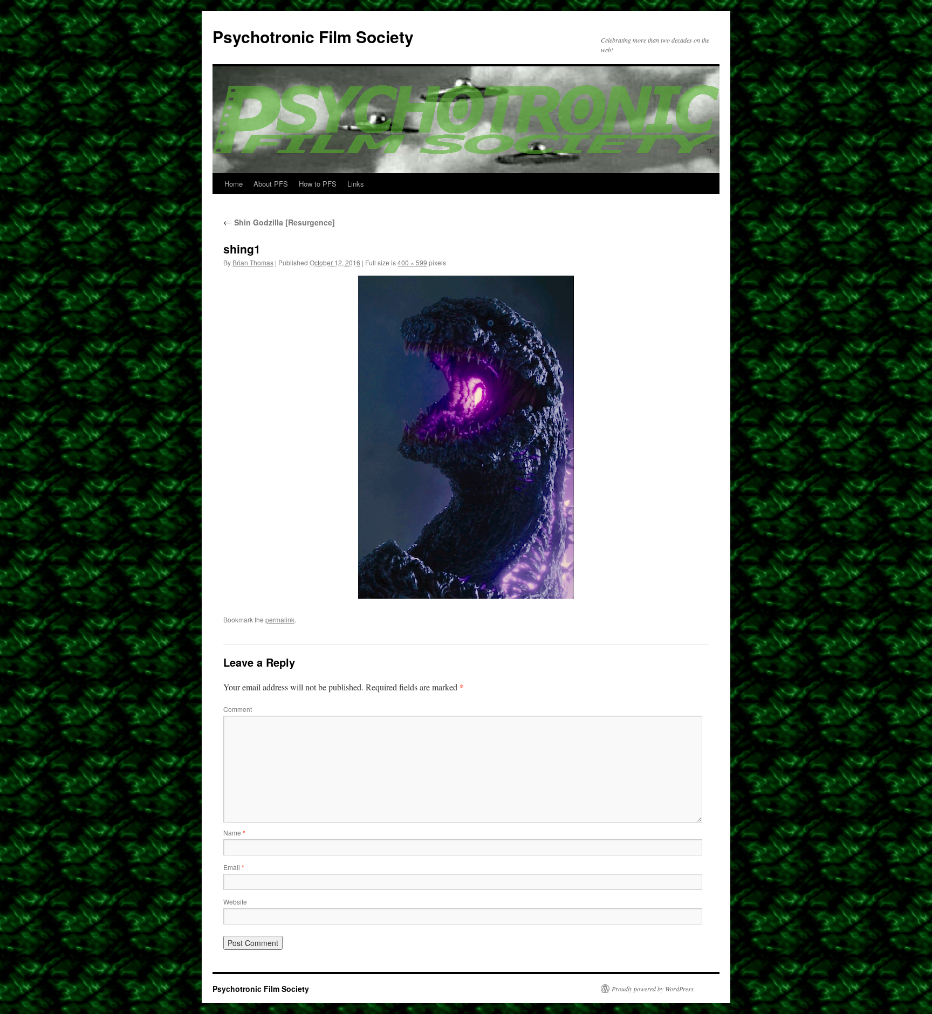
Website (235, 901)
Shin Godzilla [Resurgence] (279, 222)
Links (355, 184)
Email (233, 867)
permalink (279, 619)
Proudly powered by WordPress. (653, 988)
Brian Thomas (252, 262)
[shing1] (466, 437)
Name (234, 832)
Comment (237, 709)
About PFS (270, 184)
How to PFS (318, 184)
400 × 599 (412, 262)
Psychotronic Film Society (313, 36)
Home (233, 184)
